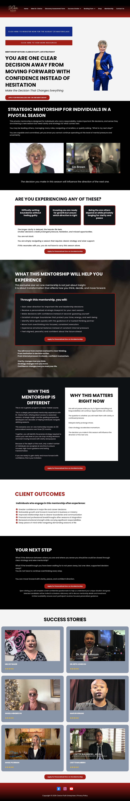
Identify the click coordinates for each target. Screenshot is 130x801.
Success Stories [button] (74, 9)
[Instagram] (65, 789)
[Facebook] (58, 789)
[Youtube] (71, 789)
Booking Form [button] (89, 9)
